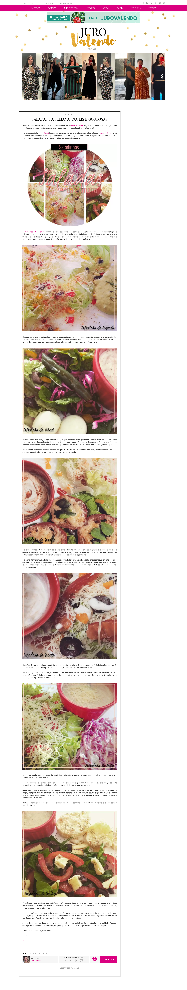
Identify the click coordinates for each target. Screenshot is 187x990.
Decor (91, 8)
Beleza (52, 8)
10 (95, 959)
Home (24, 3)
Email (81, 960)
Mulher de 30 (71, 8)
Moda (106, 8)
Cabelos (35, 8)
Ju (38, 959)
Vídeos (152, 8)
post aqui (45, 133)
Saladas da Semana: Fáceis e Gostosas (69, 119)
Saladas (44, 953)
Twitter (71, 960)
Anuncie (40, 3)
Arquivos (49, 3)
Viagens (136, 8)
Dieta (120, 8)
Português (62, 3)
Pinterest (76, 960)
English (69, 3)
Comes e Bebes (32, 953)
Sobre (31, 3)
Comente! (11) (109, 959)
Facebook (65, 960)
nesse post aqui (106, 133)
